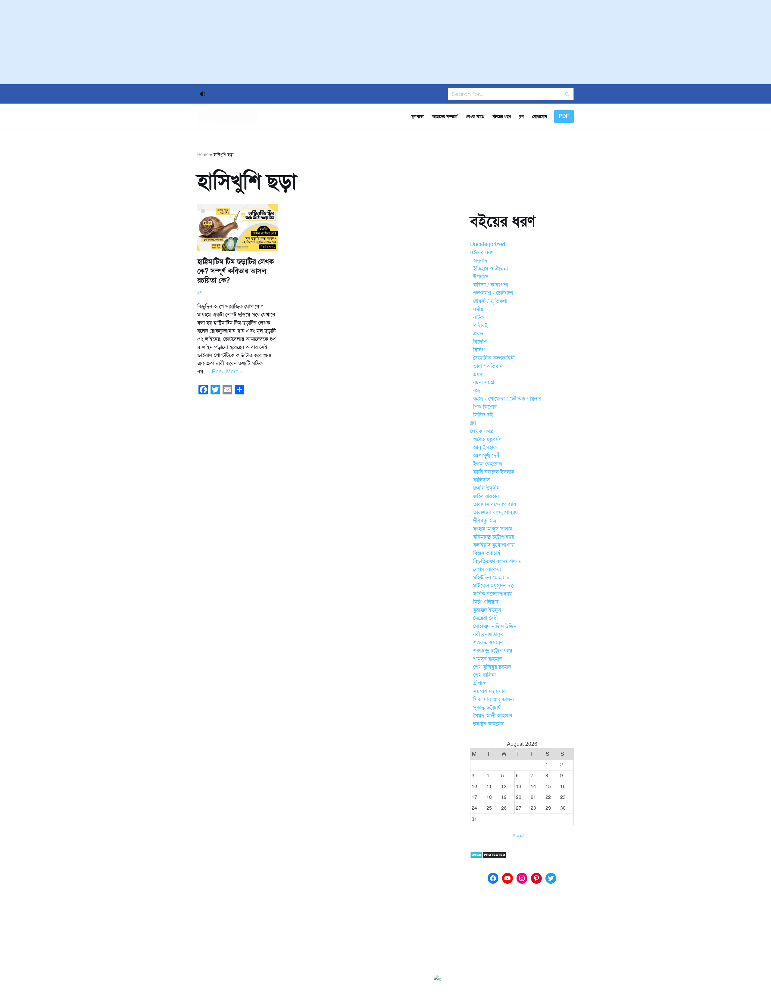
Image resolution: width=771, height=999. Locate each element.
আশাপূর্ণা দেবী (487, 455)
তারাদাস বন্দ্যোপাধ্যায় (494, 504)
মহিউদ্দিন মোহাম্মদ (491, 577)
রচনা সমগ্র (483, 382)
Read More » (227, 371)
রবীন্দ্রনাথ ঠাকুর (488, 634)
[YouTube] (507, 878)
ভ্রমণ (477, 374)
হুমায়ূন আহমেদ (488, 723)
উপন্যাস (481, 276)
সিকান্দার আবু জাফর (493, 699)
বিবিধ (479, 350)
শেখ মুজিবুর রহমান (492, 667)
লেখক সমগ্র (475, 116)
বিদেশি (480, 341)
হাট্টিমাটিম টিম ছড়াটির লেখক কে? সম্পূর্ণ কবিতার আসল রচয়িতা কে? (235, 271)
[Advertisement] (385, 42)
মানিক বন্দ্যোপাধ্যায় (492, 593)
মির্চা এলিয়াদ (485, 602)
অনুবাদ (480, 260)
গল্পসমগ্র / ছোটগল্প (493, 293)
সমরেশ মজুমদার (489, 691)
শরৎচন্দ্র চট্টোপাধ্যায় (492, 650)
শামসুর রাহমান (487, 658)
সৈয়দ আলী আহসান (492, 715)
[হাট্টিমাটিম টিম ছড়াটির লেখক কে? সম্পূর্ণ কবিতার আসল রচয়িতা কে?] (237, 227)
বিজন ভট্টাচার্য (486, 553)
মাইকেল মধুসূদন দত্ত (493, 585)
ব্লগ (521, 116)
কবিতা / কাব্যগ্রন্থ (490, 285)
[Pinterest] (536, 878)
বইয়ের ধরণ (502, 116)
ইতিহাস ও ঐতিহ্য (490, 268)
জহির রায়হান (486, 496)
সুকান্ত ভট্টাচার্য (487, 707)
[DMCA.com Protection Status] (488, 856)
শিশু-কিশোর (485, 406)
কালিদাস (481, 480)
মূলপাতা (417, 116)
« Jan (519, 835)
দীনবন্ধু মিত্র (484, 520)
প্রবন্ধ (478, 333)
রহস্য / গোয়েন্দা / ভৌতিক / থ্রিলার (507, 398)
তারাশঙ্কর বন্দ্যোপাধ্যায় (495, 512)
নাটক (478, 317)
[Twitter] (550, 878)
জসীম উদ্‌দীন (486, 488)
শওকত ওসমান (488, 642)
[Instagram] (522, 878)
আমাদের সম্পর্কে (444, 116)
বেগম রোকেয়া (487, 569)
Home (203, 154)
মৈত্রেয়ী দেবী (485, 618)
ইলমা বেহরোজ (487, 463)
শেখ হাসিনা (484, 675)
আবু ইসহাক (485, 447)
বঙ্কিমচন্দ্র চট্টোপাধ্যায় (493, 537)
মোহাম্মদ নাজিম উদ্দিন (495, 626)
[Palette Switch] (202, 94)
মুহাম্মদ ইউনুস (487, 610)
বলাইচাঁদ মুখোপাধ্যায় (494, 545)
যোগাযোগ (539, 116)
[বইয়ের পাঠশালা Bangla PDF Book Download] (227, 116)
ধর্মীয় (478, 309)
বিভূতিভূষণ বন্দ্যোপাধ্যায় (497, 561)
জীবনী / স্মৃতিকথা (490, 301)
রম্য (476, 390)
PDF (564, 116)
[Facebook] (493, 878)
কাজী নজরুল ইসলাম (493, 471)
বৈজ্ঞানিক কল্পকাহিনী (494, 358)
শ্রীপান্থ (480, 683)
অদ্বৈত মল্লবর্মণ (487, 439)
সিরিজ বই (483, 415)
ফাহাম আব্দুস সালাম (492, 528)
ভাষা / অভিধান (488, 366)
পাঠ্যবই (480, 325)
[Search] (567, 94)
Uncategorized (487, 244)
